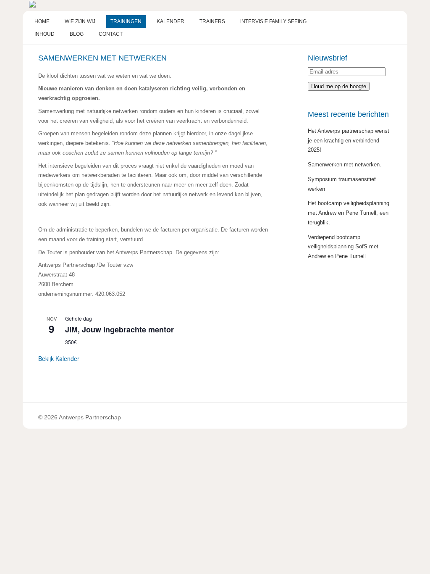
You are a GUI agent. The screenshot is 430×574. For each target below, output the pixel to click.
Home (42, 21)
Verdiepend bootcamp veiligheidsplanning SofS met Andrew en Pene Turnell (343, 247)
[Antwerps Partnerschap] (32, 6)
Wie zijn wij (80, 21)
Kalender (170, 21)
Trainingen (126, 21)
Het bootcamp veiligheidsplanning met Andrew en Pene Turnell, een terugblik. (348, 213)
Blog (77, 34)
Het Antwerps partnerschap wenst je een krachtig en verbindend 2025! (348, 140)
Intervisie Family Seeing (273, 21)
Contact (111, 34)
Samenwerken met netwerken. (344, 164)
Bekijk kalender (58, 358)
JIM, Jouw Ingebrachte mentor (119, 329)
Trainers (212, 21)
